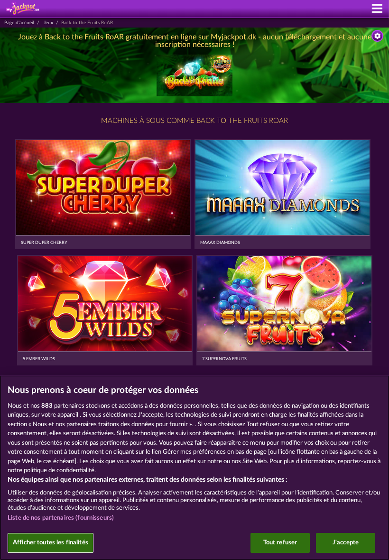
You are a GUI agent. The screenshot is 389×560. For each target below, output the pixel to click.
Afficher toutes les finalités (50, 543)
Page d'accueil (19, 22)
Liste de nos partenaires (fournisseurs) (61, 518)
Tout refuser (280, 543)
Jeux (48, 22)
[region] (194, 467)
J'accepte (346, 543)
